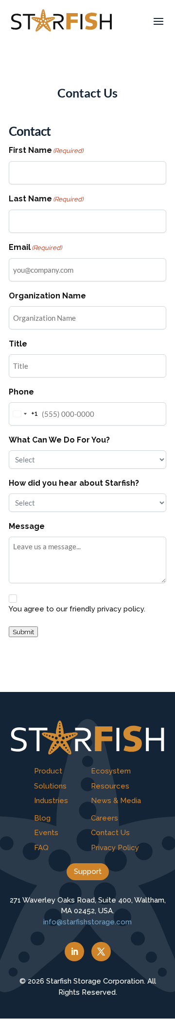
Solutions (50, 786)
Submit (23, 632)
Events (46, 832)
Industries (51, 800)
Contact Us (110, 832)
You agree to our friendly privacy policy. (77, 609)
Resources (110, 786)
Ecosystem (111, 771)
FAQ (41, 847)
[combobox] (23, 414)
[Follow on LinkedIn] (74, 951)
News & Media (116, 800)
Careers (104, 818)
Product (48, 771)
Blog (42, 818)
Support (88, 871)
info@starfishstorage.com (87, 922)
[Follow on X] (101, 951)
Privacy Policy (115, 847)
